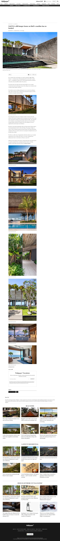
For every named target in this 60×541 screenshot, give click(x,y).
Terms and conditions (31, 529)
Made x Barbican (18, 5)
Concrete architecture (12, 391)
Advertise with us (21, 530)
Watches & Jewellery (25, 3)
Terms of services (20, 381)
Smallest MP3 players (36, 5)
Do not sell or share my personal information (33, 530)
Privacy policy (38, 529)
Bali (30, 77)
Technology (38, 3)
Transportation (44, 3)
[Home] (1, 3)
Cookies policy (44, 529)
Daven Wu (11, 30)
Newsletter (35, 74)
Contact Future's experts (21, 529)
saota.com (10, 369)
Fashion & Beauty (32, 3)
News (23, 30)
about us (14, 529)
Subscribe (54, 1)
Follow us (30, 74)
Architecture (6, 3)
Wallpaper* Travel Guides (45, 5)
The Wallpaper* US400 (27, 5)
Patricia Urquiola (27, 143)
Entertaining (53, 3)
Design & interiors (12, 3)
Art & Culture (19, 3)
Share (10, 74)
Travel (49, 3)
